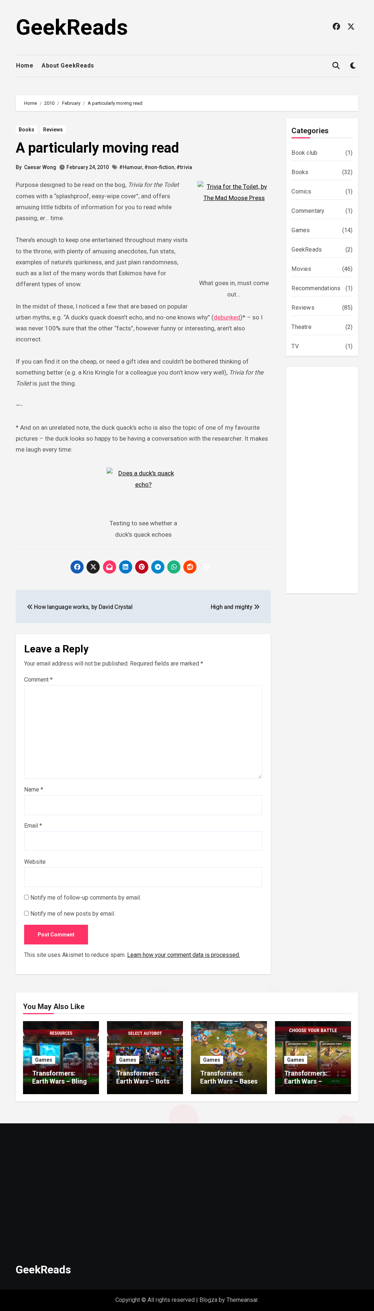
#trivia (184, 167)
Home (24, 65)
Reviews (53, 130)
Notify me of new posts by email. (72, 913)
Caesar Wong (40, 167)
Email (33, 825)
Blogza (208, 1299)
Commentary (307, 210)
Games (300, 230)
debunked (227, 317)
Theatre (301, 326)
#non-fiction (159, 167)
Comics (301, 191)
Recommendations (315, 288)
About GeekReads (68, 65)
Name (33, 789)
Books (26, 130)
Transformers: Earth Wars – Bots (142, 1077)
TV (294, 346)
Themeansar (241, 1299)
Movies (301, 268)
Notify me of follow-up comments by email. (85, 897)
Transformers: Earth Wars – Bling (59, 1077)
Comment (38, 679)
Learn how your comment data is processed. (183, 954)
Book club (304, 152)
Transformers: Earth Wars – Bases (228, 1077)
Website (35, 861)
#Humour (130, 167)
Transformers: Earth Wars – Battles (306, 1081)
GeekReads (72, 27)
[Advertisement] (323, 481)
